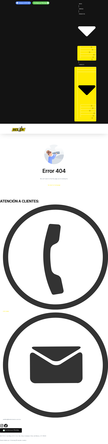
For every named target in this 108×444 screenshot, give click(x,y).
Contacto (81, 64)
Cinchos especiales (86, 49)
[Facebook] (6, 426)
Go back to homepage (54, 185)
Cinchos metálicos (86, 59)
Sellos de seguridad (87, 57)
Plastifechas (85, 52)
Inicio (80, 3)
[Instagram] (2, 426)
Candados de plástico (87, 54)
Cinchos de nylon (86, 47)
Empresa (81, 9)
